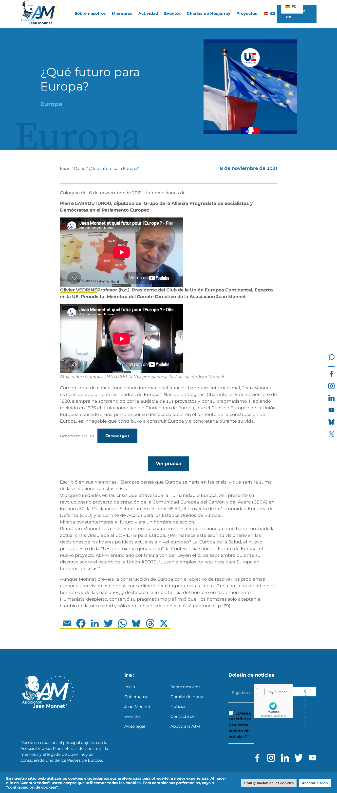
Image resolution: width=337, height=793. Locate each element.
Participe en (295, 13)
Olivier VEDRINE (78, 290)
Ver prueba (168, 463)
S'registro (304, 692)
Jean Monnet (137, 706)
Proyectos (246, 13)
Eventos (172, 13)
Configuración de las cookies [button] (269, 783)
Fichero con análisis (77, 436)
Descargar (117, 435)
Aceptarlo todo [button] (315, 783)
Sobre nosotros (185, 687)
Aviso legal (134, 726)
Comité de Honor (187, 696)
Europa (51, 104)
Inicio (65, 168)
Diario (79, 168)
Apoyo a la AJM (185, 726)
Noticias (178, 706)
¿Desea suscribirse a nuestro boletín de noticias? (239, 725)
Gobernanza (136, 696)
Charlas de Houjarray (208, 13)
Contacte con (183, 716)
